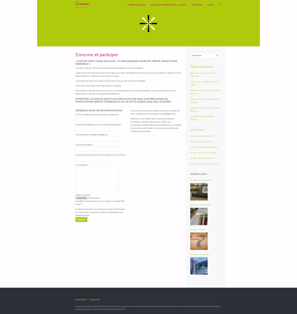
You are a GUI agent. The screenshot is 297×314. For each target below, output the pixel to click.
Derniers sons (197, 130)
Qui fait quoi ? (81, 300)
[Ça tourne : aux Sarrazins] (199, 266)
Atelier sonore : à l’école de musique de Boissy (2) (205, 100)
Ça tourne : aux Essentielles (200, 180)
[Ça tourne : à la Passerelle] (199, 216)
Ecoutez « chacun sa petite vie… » (203, 158)
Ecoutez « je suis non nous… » (201, 142)
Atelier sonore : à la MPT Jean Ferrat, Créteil (204, 83)
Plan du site (94, 300)
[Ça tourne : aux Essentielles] (199, 191)
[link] (219, 5)
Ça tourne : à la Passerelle (200, 205)
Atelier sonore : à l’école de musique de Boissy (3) (205, 92)
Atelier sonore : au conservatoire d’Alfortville (202, 74)
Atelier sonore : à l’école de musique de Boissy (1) (205, 109)
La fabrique (82, 4)
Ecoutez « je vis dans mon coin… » (203, 136)
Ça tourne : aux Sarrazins (199, 254)
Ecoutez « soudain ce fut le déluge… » (204, 153)
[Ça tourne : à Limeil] (199, 241)
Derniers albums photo (201, 67)
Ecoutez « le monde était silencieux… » (204, 147)
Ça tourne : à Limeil (197, 230)
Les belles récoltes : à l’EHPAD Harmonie (201, 118)
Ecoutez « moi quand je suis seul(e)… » (205, 164)
